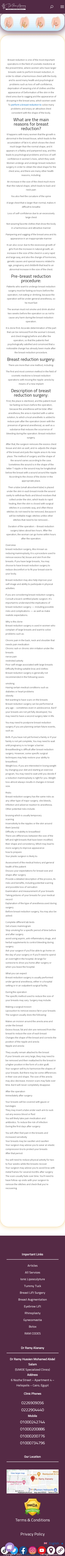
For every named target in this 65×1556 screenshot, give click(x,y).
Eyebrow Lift (32, 1306)
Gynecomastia (32, 1320)
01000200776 (32, 1436)
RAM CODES (32, 1333)
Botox (32, 1326)
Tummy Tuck (32, 1286)
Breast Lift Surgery (32, 1292)
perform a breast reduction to (26, 104)
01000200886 (32, 1429)
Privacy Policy (32, 1534)
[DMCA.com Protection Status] (33, 1506)
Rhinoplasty (33, 1313)
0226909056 (32, 1403)
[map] (33, 1482)
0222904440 (32, 1410)
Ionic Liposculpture (32, 1279)
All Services (32, 1272)
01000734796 (32, 1443)
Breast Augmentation (32, 1299)
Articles (33, 1265)
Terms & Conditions (32, 1520)
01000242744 (32, 1422)
